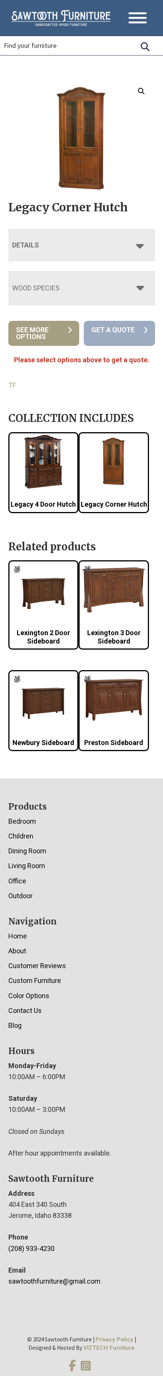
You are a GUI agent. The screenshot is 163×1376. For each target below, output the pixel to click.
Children (20, 836)
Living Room (26, 866)
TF (12, 385)
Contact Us (25, 1011)
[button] (141, 91)
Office (17, 881)
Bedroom (22, 821)
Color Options (28, 996)
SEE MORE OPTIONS (32, 333)
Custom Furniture (34, 980)
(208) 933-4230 (31, 1248)
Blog (15, 1025)
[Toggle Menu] (138, 17)
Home (17, 936)
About (17, 951)
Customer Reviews (37, 966)
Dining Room (27, 851)
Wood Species (36, 288)
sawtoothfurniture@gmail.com (54, 1281)
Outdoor (20, 896)
